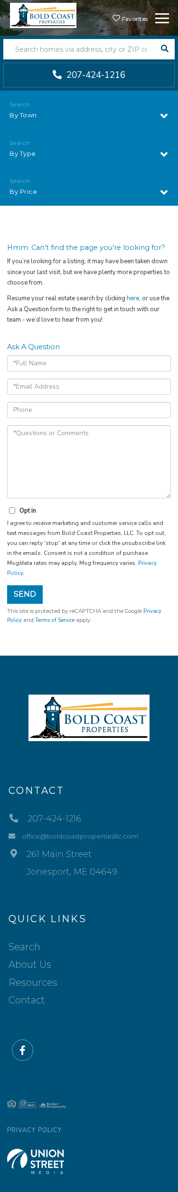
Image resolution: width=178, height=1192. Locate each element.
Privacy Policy (34, 1130)
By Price (23, 191)
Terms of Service (55, 620)
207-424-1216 (94, 75)
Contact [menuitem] (27, 1000)
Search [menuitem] (24, 947)
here (133, 298)
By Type (22, 153)
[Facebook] (22, 1050)
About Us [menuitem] (30, 964)
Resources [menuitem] (33, 982)
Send (25, 594)
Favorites (134, 18)
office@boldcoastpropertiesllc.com (80, 836)
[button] (164, 49)
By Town (23, 115)
